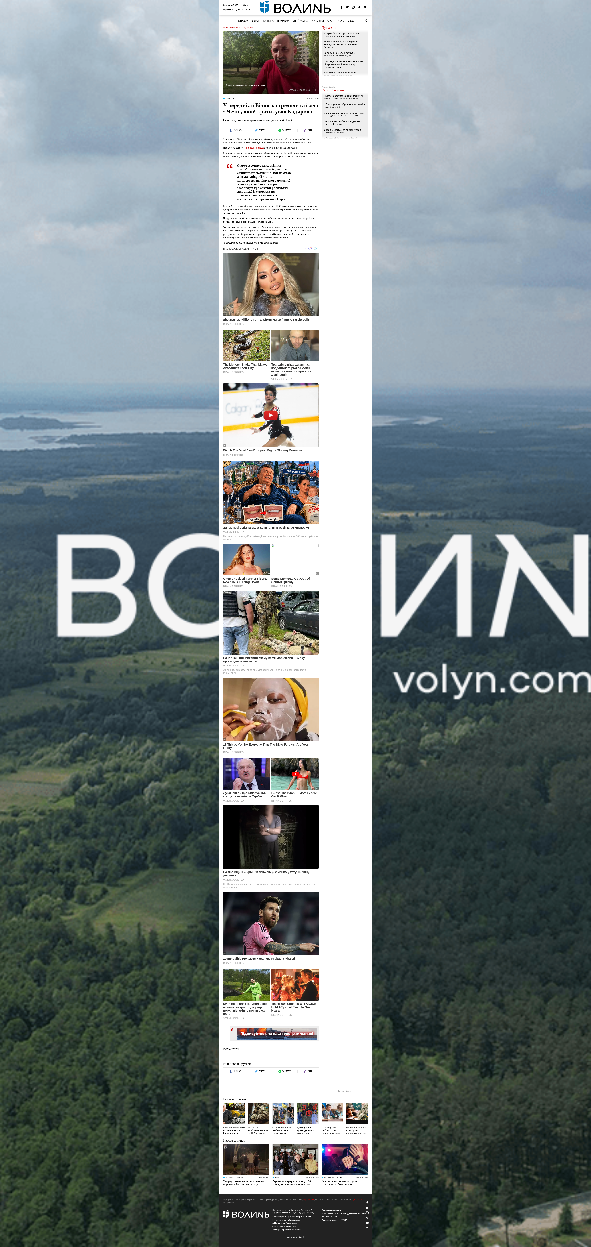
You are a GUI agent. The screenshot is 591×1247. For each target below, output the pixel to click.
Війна (255, 21)
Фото (341, 21)
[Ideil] (295, 1237)
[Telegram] (359, 8)
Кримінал (318, 21)
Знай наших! (300, 21)
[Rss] (367, 1228)
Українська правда (254, 148)
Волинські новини (231, 27)
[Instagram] (353, 8)
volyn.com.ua (308, 1200)
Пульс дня (243, 21)
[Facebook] (341, 8)
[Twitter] (347, 8)
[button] (247, 5)
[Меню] (225, 21)
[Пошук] (366, 21)
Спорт (331, 21)
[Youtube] (365, 8)
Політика (268, 21)
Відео (351, 21)
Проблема (283, 21)
